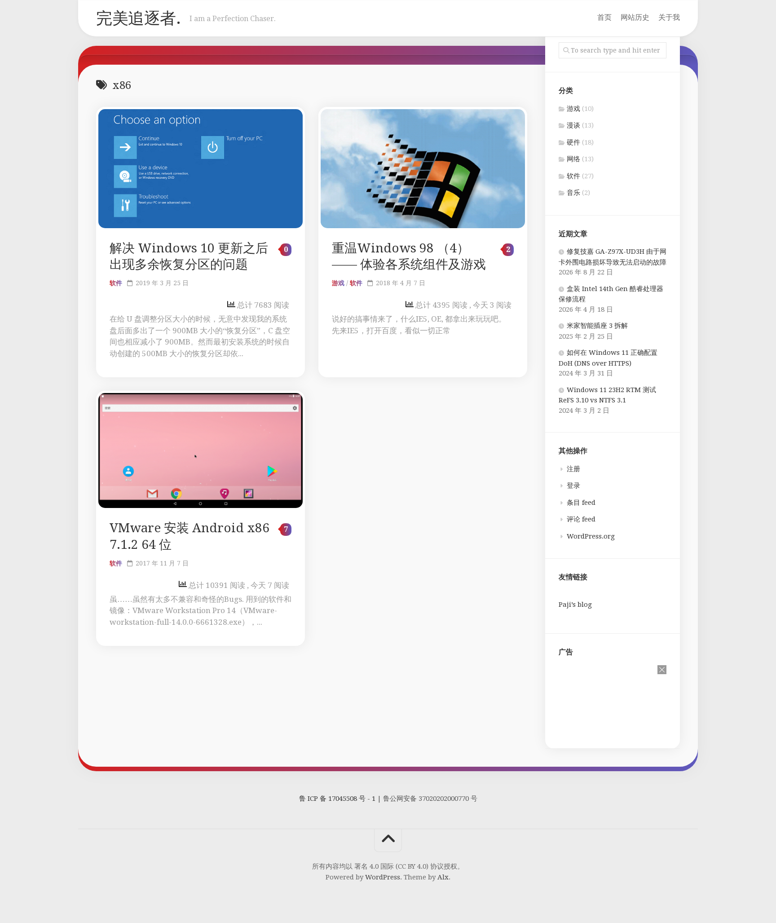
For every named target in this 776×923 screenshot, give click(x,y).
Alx (443, 877)
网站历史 (635, 17)
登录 (573, 485)
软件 (116, 283)
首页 (604, 17)
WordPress (382, 877)
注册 (573, 469)
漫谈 (573, 125)
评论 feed (581, 519)
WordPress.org (591, 536)
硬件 (573, 142)
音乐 (573, 193)
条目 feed (581, 503)
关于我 (669, 17)
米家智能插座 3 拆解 (597, 326)
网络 (573, 159)
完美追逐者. (138, 18)
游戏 (338, 283)
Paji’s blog (575, 605)
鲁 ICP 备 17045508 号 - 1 (337, 799)
